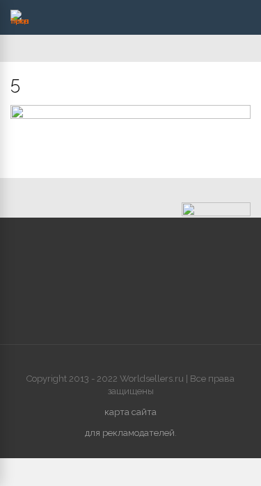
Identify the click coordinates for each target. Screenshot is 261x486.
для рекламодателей (130, 433)
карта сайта (130, 412)
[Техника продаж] (19, 21)
